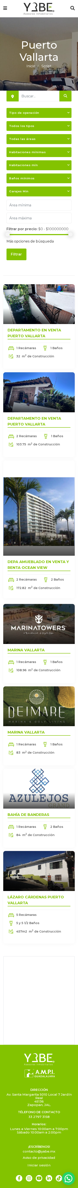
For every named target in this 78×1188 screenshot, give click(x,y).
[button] (68, 1178)
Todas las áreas (22, 139)
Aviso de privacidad (39, 1158)
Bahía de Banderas (28, 814)
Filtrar (16, 254)
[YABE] (38, 8)
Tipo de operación (24, 112)
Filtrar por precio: (21, 229)
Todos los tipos (21, 126)
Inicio (30, 66)
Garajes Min (19, 191)
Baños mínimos (22, 178)
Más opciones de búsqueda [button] (30, 241)
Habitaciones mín (23, 165)
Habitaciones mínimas (27, 152)
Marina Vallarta (26, 650)
